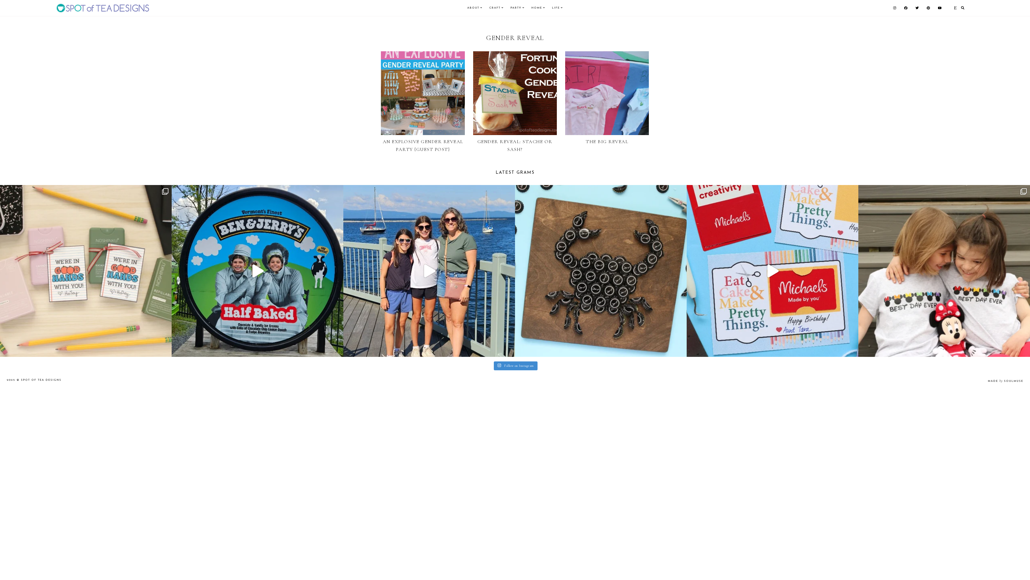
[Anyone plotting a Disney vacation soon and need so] (944, 271)
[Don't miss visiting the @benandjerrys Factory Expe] (257, 271)
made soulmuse (1005, 381)
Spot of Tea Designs (41, 380)
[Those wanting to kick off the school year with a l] (86, 271)
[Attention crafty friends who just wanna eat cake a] (772, 271)
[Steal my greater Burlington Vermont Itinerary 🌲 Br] (429, 271)
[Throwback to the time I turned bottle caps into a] (601, 271)
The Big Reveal (607, 141)
